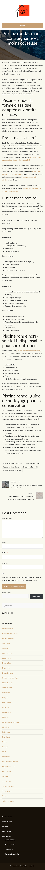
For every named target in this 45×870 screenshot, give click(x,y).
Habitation (6, 693)
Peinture (5, 747)
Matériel (5, 717)
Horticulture (6, 702)
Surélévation (6, 781)
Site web (5, 563)
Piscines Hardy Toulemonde (12, 174)
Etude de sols (7, 683)
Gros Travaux (10, 844)
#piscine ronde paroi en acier (12, 470)
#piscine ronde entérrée (32, 463)
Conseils (5, 648)
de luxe (25, 351)
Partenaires (6, 837)
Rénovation (6, 771)
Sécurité (5, 776)
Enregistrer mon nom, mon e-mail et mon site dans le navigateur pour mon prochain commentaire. (21, 578)
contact (31, 866)
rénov (25, 177)
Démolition (6, 668)
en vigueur (16, 191)
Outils (4, 742)
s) (29, 160)
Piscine (4, 752)
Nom (4, 542)
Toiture (5, 796)
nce (40, 171)
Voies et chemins (8, 801)
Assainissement (7, 629)
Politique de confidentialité (18, 866)
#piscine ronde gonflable (11, 467)
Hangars (5, 697)
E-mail (5, 553)
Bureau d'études (8, 638)
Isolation (5, 707)
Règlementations (8, 766)
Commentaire (7, 518)
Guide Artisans (10, 840)
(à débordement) (34, 351)
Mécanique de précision (10, 722)
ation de (30, 177)
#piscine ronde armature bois (12, 463)
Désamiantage (7, 673)
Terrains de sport (8, 786)
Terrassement (7, 791)
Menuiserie (6, 727)
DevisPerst (9, 849)
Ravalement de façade (10, 761)
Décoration (6, 663)
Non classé (6, 737)
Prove (36, 171)
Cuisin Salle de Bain (12, 854)
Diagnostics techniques (10, 678)
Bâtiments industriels (10, 633)
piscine (34, 157)
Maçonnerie (6, 712)
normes (25, 188)
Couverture (6, 658)
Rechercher (6, 593)
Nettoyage (6, 732)
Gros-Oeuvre (7, 688)
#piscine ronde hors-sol (29, 467)
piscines (19, 351)
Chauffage (6, 643)
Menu (22, 25)
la (30, 157)
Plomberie (6, 757)
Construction (7, 653)
